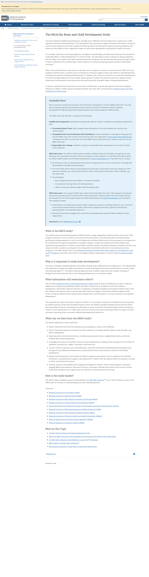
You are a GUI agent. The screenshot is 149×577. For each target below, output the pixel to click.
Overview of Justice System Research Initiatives (24, 55)
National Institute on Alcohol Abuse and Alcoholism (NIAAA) (71, 403)
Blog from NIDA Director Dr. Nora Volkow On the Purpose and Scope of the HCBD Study (82, 436)
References (51, 454)
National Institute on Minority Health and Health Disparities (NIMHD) (75, 416)
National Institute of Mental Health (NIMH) (65, 396)
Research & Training (51, 25)
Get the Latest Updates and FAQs (11, 10)
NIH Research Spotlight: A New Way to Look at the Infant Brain (73, 446)
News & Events (120, 25)
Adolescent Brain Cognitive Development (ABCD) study (77, 284)
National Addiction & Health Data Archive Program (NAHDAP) (26, 66)
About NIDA (139, 25)
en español (144, 17)
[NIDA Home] (42, 18)
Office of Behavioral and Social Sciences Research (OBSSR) (71, 419)
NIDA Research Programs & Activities (31, 28)
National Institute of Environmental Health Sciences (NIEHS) (72, 413)
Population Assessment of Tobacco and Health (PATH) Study (25, 41)
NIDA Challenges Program (21, 51)
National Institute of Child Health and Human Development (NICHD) (84, 406)
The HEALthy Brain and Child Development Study (22, 46)
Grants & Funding (98, 25)
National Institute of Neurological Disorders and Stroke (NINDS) (73, 399)
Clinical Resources (75, 25)
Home (9, 25)
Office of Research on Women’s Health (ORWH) (67, 423)
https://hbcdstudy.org (111, 198)
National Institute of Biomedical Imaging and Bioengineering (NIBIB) (75, 409)
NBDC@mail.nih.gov (70, 222)
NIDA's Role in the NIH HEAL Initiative (64, 443)
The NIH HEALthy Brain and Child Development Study (69, 433)
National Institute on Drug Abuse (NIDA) (64, 392)
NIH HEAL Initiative (97, 380)
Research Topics (27, 25)
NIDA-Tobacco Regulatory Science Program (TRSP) (24, 60)
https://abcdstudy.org (99, 159)
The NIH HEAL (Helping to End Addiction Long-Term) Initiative (73, 440)
